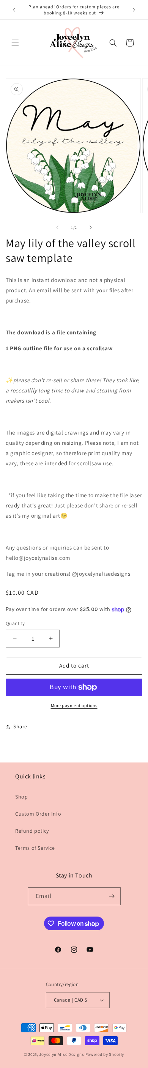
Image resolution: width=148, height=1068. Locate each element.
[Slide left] (57, 227)
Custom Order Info (38, 813)
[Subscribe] (112, 896)
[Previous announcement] (14, 10)
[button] (15, 43)
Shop (21, 796)
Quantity (15, 623)
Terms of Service (35, 847)
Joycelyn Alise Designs (61, 1054)
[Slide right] (90, 227)
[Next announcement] (134, 10)
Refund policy (32, 830)
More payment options (74, 705)
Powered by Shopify (104, 1054)
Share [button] (20, 726)
